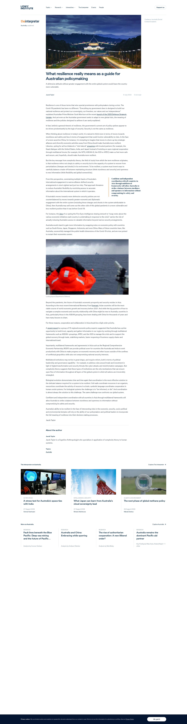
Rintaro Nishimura (80, 512)
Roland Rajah (158, 544)
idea (61, 214)
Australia (24, 25)
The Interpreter (83, 7)
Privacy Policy (130, 719)
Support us (160, 7)
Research (58, 7)
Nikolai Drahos (129, 512)
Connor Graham (36, 546)
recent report (53, 328)
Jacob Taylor (50, 95)
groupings (91, 146)
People (101, 7)
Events (93, 7)
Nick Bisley (110, 546)
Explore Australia (158, 524)
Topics (48, 7)
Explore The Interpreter (156, 465)
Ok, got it (156, 719)
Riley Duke (150, 544)
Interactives (70, 7)
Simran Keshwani (29, 512)
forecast (95, 305)
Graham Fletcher (74, 546)
